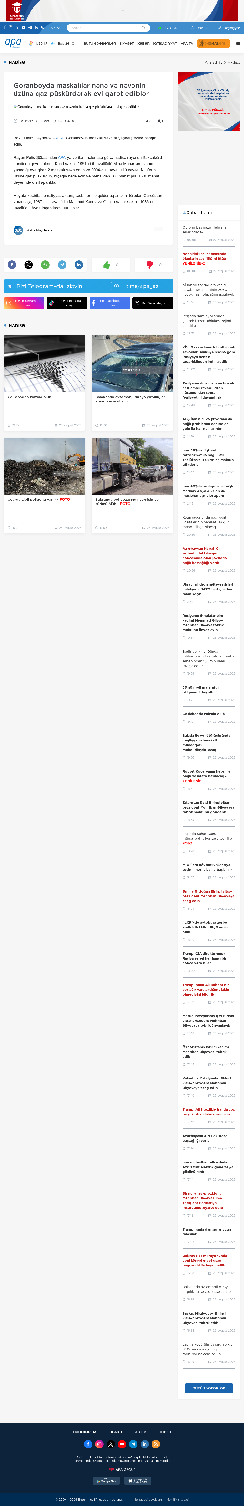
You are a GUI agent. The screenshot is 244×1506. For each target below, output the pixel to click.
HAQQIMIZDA (85, 1432)
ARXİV (140, 1432)
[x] (111, 1444)
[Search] (143, 28)
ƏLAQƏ (115, 1432)
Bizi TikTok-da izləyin (70, 303)
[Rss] (42, 28)
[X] (17, 28)
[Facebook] (5, 27)
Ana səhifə (213, 62)
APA (60, 138)
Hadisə (234, 62)
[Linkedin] (36, 28)
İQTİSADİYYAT (165, 43)
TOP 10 (165, 1432)
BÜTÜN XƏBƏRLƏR (100, 43)
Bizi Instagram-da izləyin (27, 303)
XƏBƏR (143, 43)
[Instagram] (10, 27)
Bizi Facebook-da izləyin (112, 303)
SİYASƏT (127, 43)
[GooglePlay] (106, 1481)
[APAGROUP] (122, 1469)
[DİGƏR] (237, 43)
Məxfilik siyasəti (178, 1499)
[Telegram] (30, 28)
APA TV (187, 43)
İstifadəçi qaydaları (148, 1499)
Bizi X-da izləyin (153, 303)
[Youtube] (23, 28)
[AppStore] (137, 1481)
